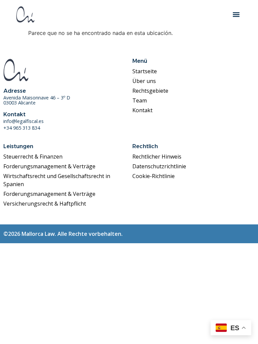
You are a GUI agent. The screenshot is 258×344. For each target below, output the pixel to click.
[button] (236, 14)
